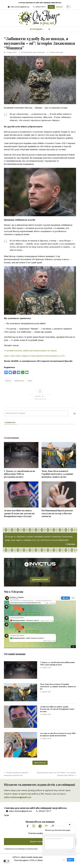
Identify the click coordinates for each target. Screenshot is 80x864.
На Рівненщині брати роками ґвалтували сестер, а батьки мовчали (57, 513)
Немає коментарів (56, 52)
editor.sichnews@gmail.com (20, 7)
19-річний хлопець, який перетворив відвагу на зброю (30, 350)
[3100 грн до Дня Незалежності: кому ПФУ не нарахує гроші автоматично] (20, 744)
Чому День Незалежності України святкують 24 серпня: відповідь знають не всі (57, 474)
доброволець (19, 381)
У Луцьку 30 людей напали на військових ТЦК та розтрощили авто (19, 474)
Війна (30, 52)
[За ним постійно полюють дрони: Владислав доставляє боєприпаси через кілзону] (20, 716)
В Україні (24, 52)
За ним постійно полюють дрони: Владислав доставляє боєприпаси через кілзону (19, 513)
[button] (49, 29)
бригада (8, 381)
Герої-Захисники (39, 52)
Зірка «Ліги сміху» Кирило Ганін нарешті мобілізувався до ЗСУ (34, 356)
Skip (63, 860)
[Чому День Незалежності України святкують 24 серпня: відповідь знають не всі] (20, 692)
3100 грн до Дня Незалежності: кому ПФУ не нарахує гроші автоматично (58, 734)
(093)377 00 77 (41, 7)
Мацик (30, 381)
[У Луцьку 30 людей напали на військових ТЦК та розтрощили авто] (20, 670)
